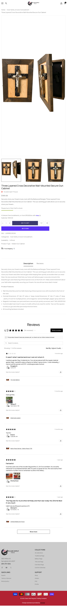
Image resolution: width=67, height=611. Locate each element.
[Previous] (2, 85)
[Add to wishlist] (41, 223)
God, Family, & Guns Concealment (18, 10)
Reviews (40, 263)
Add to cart (25, 223)
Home (3, 10)
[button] (35, 330)
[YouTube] (6, 567)
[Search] (6, 3)
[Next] (64, 85)
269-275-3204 (6, 564)
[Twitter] (11, 567)
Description (28, 263)
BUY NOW (25, 228)
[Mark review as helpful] (61, 372)
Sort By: (48, 348)
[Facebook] (2, 567)
